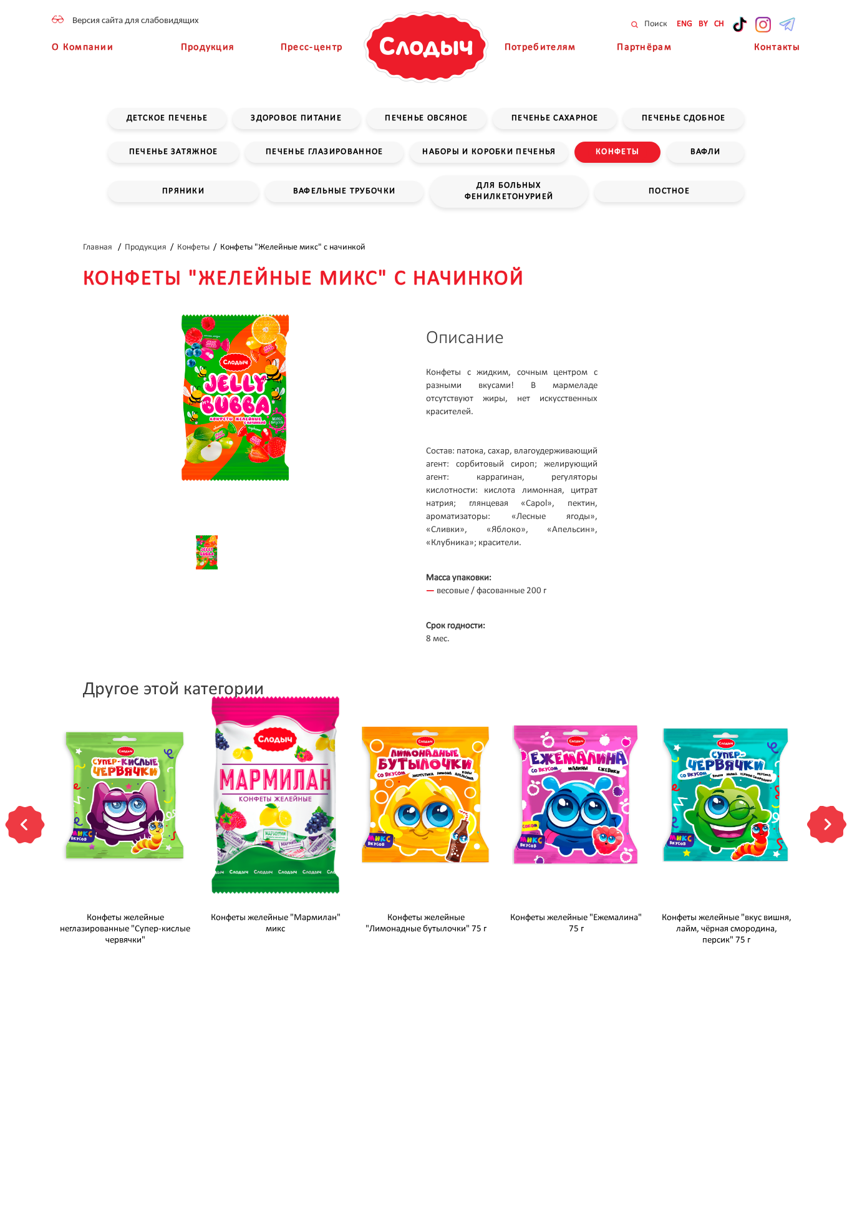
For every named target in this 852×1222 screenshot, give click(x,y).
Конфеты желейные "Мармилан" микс (276, 923)
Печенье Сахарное (555, 118)
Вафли (705, 152)
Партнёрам (644, 47)
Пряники (183, 191)
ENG (684, 24)
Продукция (208, 47)
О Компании (83, 47)
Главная (98, 247)
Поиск (654, 24)
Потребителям (540, 47)
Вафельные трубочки (344, 191)
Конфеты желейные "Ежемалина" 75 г (576, 923)
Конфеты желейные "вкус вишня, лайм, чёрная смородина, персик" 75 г (726, 929)
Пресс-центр (311, 47)
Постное (669, 191)
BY (703, 24)
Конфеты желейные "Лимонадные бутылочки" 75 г (426, 923)
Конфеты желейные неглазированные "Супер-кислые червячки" (125, 929)
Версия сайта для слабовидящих (135, 21)
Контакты (777, 47)
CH (719, 24)
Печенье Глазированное (324, 152)
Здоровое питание (296, 118)
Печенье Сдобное (684, 118)
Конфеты (617, 152)
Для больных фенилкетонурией (509, 191)
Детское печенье (167, 118)
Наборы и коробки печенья (489, 152)
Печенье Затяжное (173, 152)
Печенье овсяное (426, 118)
